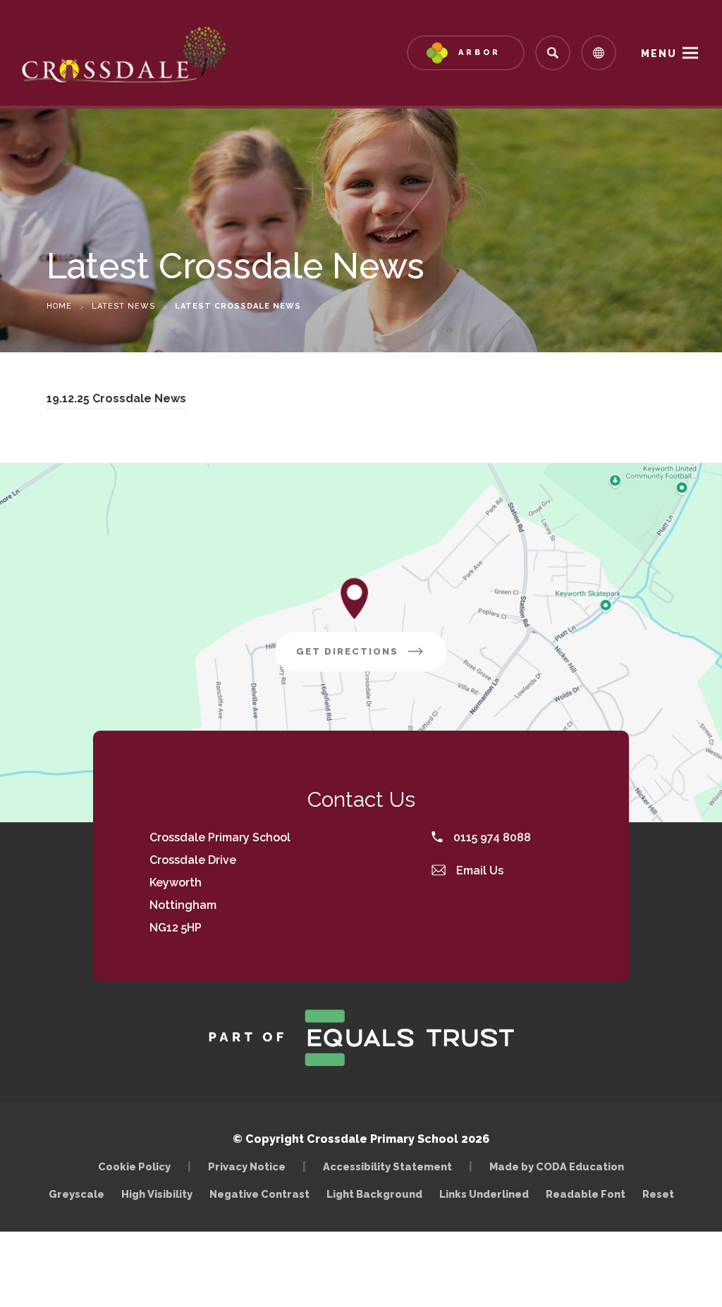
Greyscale (76, 1194)
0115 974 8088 (491, 837)
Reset (658, 1194)
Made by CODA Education (560, 1166)
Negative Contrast (259, 1194)
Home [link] (59, 306)
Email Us (478, 870)
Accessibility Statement (387, 1166)
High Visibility (156, 1194)
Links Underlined (484, 1194)
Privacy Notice (247, 1166)
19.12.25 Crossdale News (116, 400)
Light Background (374, 1194)
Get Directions (371, 658)
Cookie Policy (134, 1166)
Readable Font (585, 1194)
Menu (659, 53)
